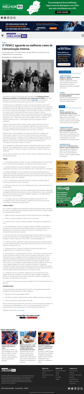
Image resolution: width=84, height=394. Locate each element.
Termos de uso (19, 388)
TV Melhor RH (72, 383)
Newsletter (71, 377)
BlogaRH (58, 379)
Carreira (62, 92)
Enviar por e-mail (33, 317)
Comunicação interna (66, 127)
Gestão (57, 373)
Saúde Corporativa (65, 76)
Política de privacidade (7, 388)
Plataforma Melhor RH (47, 370)
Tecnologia (58, 377)
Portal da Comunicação (17, 310)
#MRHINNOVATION (65, 144)
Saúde (57, 375)
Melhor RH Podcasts (74, 381)
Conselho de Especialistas (75, 375)
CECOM (26, 388)
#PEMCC (4, 43)
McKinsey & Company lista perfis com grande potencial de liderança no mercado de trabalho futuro (69, 99)
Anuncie (44, 373)
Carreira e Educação (60, 370)
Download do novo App (47, 375)
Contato (44, 377)
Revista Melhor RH (73, 379)
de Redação (5, 57)
